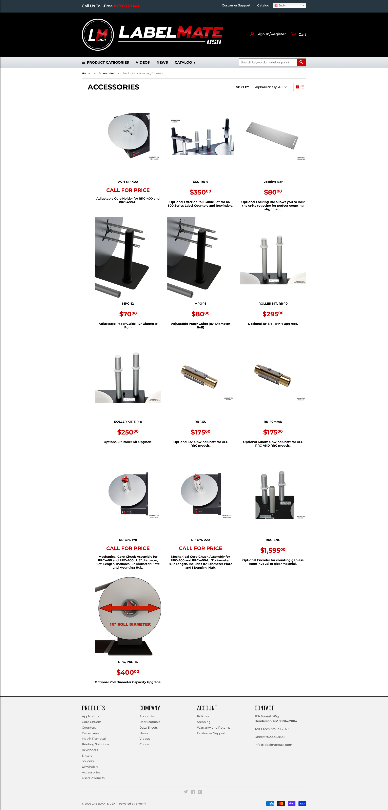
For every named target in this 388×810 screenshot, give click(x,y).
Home (86, 73)
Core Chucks (91, 722)
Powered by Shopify (132, 803)
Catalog (263, 5)
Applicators (90, 716)
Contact (145, 744)
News (162, 62)
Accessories (106, 73)
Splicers (88, 761)
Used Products (93, 778)
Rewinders (90, 750)
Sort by (242, 87)
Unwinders (90, 767)
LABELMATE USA (103, 803)
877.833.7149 (126, 6)
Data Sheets (148, 727)
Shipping (204, 722)
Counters (89, 727)
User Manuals (149, 722)
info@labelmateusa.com (273, 745)
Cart (301, 34)
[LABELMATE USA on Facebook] (193, 792)
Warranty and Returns (213, 727)
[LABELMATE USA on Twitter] (186, 792)
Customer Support (236, 5)
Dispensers (90, 733)
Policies (203, 716)
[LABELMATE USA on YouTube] (200, 792)
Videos (143, 62)
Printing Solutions (95, 744)
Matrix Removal (94, 739)
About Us (146, 716)
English (282, 5)
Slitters (87, 755)
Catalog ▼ (185, 62)
